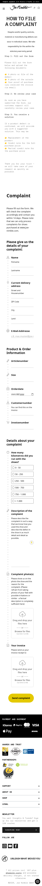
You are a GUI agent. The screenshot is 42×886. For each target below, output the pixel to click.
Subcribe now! (13, 830)
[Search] (34, 7)
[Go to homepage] (21, 7)
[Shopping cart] (38, 7)
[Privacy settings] (37, 881)
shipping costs (14, 873)
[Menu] (4, 8)
